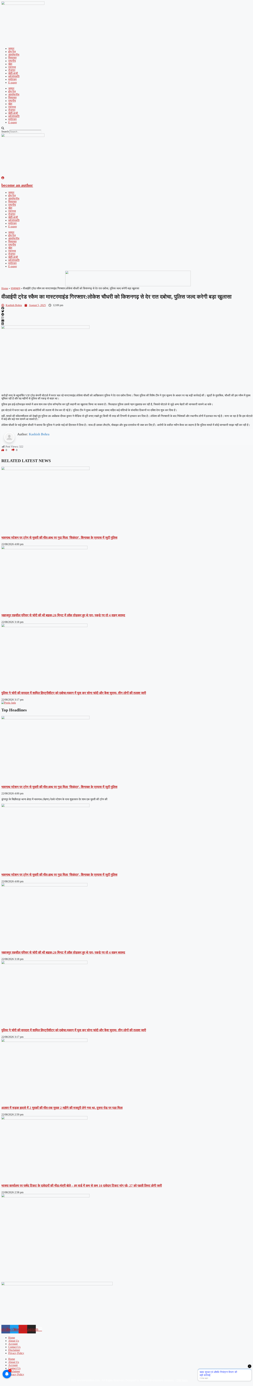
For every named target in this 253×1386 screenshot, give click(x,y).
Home (4, 288)
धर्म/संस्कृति (13, 76)
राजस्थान (15, 288)
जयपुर (11, 48)
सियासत (12, 57)
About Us (13, 1340)
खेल (10, 64)
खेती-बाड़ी (13, 73)
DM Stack (182, 1380)
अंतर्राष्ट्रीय (13, 54)
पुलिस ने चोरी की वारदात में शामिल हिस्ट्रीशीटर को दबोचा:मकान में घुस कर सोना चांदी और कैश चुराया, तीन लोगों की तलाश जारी (73, 693)
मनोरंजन (12, 79)
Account (13, 1343)
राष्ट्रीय (12, 60)
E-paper (12, 82)
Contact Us (14, 1346)
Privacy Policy (16, 1353)
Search (5, 131)
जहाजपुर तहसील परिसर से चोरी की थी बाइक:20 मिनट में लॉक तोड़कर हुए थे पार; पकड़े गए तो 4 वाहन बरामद (63, 615)
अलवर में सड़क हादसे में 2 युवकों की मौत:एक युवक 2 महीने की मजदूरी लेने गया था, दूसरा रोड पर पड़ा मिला (62, 1108)
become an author (17, 185)
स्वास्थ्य (12, 67)
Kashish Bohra (39, 434)
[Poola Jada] (8, 702)
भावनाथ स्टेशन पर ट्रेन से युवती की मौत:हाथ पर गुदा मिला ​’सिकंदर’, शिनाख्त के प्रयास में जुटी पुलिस (59, 537)
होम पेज (12, 51)
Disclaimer (14, 1350)
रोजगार (11, 70)
